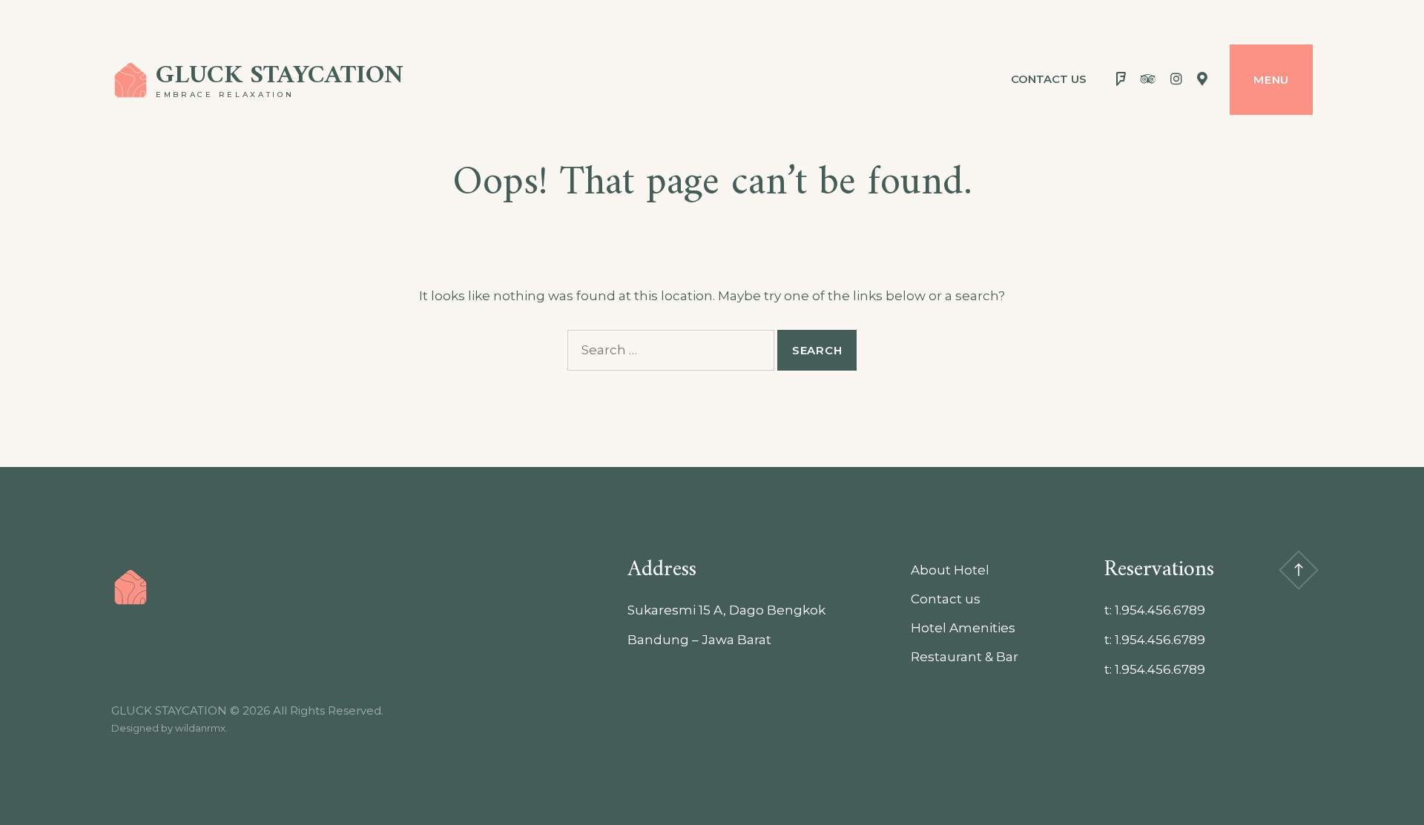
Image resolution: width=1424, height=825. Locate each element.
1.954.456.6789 (1160, 610)
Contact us (1049, 79)
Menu (1271, 80)
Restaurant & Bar (964, 656)
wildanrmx (200, 728)
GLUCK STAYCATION (279, 76)
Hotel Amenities (963, 627)
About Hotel (950, 570)
